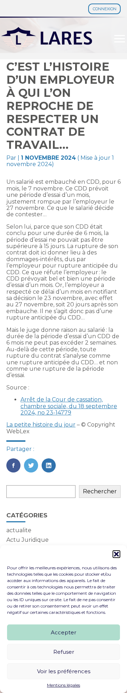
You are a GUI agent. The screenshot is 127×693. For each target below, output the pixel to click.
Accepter (63, 632)
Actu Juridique (27, 539)
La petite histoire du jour (40, 424)
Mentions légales (63, 685)
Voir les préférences (63, 671)
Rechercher (100, 491)
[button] (116, 554)
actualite (18, 530)
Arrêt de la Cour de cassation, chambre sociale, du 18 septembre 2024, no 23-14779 (68, 406)
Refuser (63, 651)
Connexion (104, 8)
